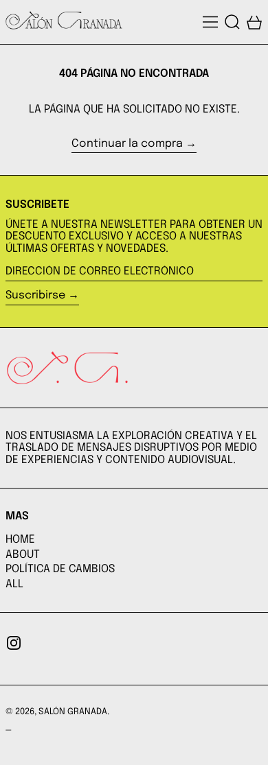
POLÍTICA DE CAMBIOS (60, 569)
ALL (14, 584)
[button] (232, 22)
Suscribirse (35, 295)
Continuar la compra (127, 144)
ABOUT (22, 555)
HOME (20, 539)
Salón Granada (72, 711)
